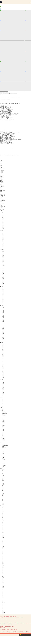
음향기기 (1, 192)
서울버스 (2, 288)
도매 (2, 553)
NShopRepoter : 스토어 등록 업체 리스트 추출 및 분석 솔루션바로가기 (7, 133)
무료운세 (2, 434)
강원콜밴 (2, 226)
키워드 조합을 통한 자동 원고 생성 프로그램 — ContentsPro (6, 135)
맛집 (2, 507)
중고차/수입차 (3, 602)
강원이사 (2, 245)
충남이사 (2, 240)
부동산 (2, 522)
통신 (2, 607)
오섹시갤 (2, 454)
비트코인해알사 (3, 420)
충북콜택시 (3, 334)
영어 (2, 516)
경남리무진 (3, 317)
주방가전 (1, 197)
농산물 (2, 519)
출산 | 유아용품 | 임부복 (2, 200)
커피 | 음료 (1, 205)
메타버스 (2, 511)
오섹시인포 (3, 453)
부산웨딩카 (3, 254)
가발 (2, 540)
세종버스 (2, 295)
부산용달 (2, 366)
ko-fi (2, 485)
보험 (15, 631)
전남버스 (2, 300)
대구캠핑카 (3, 272)
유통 (2, 591)
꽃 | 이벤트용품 (1, 171)
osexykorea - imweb (4, 411)
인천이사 (2, 234)
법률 (2, 526)
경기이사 (2, 233)
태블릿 (0, 204)
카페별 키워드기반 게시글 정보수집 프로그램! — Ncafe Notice (6, 145)
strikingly (15, 619)
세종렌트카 (3, 388)
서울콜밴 (2, 214)
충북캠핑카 (3, 278)
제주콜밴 (2, 227)
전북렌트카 (3, 392)
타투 (2, 605)
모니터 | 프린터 (1, 179)
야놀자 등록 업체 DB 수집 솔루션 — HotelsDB (5, 108)
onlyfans (3, 488)
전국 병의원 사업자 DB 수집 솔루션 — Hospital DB (5, 106)
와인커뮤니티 (3, 422)
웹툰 (2, 528)
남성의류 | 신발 (1, 172)
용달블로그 (3, 377)
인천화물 (2, 346)
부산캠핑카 (3, 273)
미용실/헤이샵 (3, 565)
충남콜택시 (3, 333)
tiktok (2, 489)
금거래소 (2, 547)
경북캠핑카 (3, 279)
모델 (2, 561)
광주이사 (2, 238)
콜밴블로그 (3, 228)
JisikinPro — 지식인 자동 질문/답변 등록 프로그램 (5, 129)
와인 (2, 512)
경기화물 (2, 345)
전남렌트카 (3, 393)
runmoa (2, 479)
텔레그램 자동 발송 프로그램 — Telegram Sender (5, 118)
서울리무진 (3, 307)
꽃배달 (2, 548)
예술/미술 (3, 580)
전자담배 (2, 597)
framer (11, 619)
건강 (2, 541)
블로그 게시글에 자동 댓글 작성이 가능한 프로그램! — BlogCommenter (7, 136)
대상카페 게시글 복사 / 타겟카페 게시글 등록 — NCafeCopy (6, 144)
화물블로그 (3, 358)
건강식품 (1, 165)
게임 (0, 166)
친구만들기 (3, 532)
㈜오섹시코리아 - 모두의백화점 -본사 (4, 619)
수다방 (6, 4)
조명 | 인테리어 (1, 196)
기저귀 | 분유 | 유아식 (2, 170)
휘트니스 (2, 611)
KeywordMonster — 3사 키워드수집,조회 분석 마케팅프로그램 (6, 109)
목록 (1, 160)
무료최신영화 (3, 436)
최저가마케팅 (11, 629)
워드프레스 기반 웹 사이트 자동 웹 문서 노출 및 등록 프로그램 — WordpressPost (8, 114)
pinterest (3, 494)
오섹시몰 (2, 458)
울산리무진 (3, 312)
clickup (2, 473)
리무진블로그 (3, 321)
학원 (2, 545)
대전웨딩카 (3, 255)
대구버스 (2, 291)
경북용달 (2, 372)
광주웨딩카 (3, 257)
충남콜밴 (2, 221)
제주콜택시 (3, 339)
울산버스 (2, 293)
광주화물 (2, 350)
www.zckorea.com (4, 447)
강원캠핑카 (3, 282)
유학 (2, 592)
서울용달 (2, 363)
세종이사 (2, 239)
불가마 (2, 570)
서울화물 (2, 344)
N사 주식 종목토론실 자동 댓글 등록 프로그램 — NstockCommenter (7, 130)
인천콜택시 (3, 327)
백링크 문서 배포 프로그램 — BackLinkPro (4, 116)
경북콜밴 (2, 223)
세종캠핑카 (3, 276)
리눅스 (2, 557)
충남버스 (2, 296)
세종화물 (2, 351)
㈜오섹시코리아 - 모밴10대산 (5, 445)
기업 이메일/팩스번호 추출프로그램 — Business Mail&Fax (6, 110)
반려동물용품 (1, 181)
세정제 (2, 571)
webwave (3, 480)
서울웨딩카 (3, 251)
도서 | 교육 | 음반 (1, 175)
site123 (2, 474)
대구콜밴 (2, 216)
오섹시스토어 (3, 451)
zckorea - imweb (4, 414)
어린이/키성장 (3, 430)
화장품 (2, 527)
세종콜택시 (3, 332)
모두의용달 (5, 624)
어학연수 (2, 576)
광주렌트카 (3, 387)
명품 (11, 631)
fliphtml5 (3, 483)
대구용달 (2, 365)
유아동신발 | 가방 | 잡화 (2, 190)
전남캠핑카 (3, 281)
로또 (2, 513)
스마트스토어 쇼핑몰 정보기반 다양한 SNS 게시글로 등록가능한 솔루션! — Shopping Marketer (10, 132)
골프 (2, 543)
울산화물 (2, 349)
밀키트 (2, 566)
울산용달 (2, 368)
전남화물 (2, 356)
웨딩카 (2, 406)
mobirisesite (3, 469)
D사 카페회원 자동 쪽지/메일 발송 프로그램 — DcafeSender (6, 142)
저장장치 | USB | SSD (2, 195)
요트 (2, 585)
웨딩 (24, 632)
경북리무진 (3, 316)
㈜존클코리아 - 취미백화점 (3, 626)
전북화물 (2, 355)
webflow (3, 478)
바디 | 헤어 (1, 180)
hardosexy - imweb (4, 412)
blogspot (3, 503)
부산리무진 (3, 310)
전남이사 (2, 244)
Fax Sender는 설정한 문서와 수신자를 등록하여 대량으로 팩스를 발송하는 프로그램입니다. (9, 113)
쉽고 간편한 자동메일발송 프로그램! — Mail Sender (5, 112)
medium (3, 490)
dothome (3, 475)
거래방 (9, 4)
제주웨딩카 (3, 264)
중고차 (9, 632)
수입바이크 (3, 567)
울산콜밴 (2, 219)
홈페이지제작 (3, 613)
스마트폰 (2, 573)
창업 (2, 509)
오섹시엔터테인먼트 (4, 459)
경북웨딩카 (3, 260)
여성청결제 (3, 577)
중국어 (2, 531)
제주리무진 (3, 320)
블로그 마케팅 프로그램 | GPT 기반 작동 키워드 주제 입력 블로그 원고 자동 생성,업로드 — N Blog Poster (10, 139)
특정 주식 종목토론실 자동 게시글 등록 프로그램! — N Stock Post (6, 131)
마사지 (2, 517)
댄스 (2, 552)
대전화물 (2, 348)
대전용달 (2, 367)
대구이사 (2, 235)
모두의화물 (1, 624)
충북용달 (2, 371)
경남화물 (2, 354)
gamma (2, 476)
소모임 (2, 572)
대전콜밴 (2, 218)
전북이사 (2, 243)
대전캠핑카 (3, 274)
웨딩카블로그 (3, 265)
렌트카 (2, 400)
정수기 (2, 598)
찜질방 (2, 518)
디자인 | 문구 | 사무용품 (2, 177)
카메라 (0, 202)
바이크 (2, 521)
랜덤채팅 (2, 536)
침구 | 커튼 (1, 201)
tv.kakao (3, 504)
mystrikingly (3, 484)
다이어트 (2, 529)
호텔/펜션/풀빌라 (3, 612)
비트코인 (2, 506)
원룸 (2, 588)
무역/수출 (3, 563)
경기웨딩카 (3, 252)
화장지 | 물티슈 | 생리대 (2, 206)
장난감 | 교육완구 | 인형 (2, 194)
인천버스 (2, 290)
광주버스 (2, 294)
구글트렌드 (3, 546)
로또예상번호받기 (3, 425)
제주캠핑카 (3, 283)
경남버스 (2, 298)
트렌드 (13, 631)
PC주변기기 (1, 210)
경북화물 (2, 353)
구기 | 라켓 (1, 169)
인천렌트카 (3, 383)
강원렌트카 (3, 394)
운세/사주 (3, 587)
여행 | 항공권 (1, 189)
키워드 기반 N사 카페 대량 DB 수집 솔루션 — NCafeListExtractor (7, 143)
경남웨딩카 (3, 261)
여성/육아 (3, 429)
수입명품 (1, 184)
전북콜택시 (3, 336)
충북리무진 (3, 315)
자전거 (2, 595)
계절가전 (1, 167)
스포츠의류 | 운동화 (2, 185)
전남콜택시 (3, 337)
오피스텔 (25, 631)
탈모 (2, 606)
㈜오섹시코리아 (3, 456)
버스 (2, 401)
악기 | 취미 (1, 187)
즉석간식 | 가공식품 (2, 199)
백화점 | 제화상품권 (2, 182)
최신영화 (2, 409)
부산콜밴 (2, 217)
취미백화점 (8, 629)
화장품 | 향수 (1, 207)
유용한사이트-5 (3, 441)
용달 (2, 405)
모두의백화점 (4, 629)
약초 (2, 575)
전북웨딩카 (3, 262)
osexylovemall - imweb (4, 413)
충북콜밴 (2, 222)
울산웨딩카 (3, 256)
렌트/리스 (3, 431)
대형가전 (1, 174)
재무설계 (2, 596)
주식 (8, 631)
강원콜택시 (3, 338)
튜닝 (2, 608)
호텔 (2, 523)
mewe (2, 498)
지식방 (3, 4)
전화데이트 (3, 537)
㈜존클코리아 (3, 446)
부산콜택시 (3, 329)
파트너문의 (15, 629)
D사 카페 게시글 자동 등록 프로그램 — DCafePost (5, 141)
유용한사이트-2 (3, 439)
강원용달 (2, 375)
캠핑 (2, 603)
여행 (2, 578)
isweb (2, 499)
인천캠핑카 (3, 271)
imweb (2, 500)
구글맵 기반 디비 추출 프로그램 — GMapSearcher (5, 105)
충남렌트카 (3, 389)
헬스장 (2, 524)
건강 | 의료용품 (1, 164)
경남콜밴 (2, 224)
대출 (2, 514)
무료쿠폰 (2, 435)
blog (2, 495)
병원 (2, 428)
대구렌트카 (3, 384)
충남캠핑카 (3, 277)
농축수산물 (3, 586)
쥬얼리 (2, 600)
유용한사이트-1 (3, 438)
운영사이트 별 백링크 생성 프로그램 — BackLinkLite (5, 115)
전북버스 (2, 299)
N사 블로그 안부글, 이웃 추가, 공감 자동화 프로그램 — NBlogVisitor (7, 138)
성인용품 (2, 408)
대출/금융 (3, 426)
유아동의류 (1, 191)
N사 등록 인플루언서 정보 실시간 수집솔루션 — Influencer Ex (6, 117)
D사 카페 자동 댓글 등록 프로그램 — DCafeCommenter (6, 140)
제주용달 (2, 376)
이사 (2, 402)
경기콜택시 (3, 326)
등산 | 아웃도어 (1, 176)
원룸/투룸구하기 (3, 421)
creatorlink (3, 493)
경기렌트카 (3, 382)
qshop (2, 470)
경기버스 (2, 289)
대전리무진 (3, 311)
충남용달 (2, 370)
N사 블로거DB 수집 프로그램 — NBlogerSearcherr (5, 137)
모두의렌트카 (10, 624)
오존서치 (1, 631)
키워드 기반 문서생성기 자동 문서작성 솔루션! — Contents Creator (7, 134)
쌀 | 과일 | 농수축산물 (2, 186)
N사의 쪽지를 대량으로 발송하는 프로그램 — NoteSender (6, 111)
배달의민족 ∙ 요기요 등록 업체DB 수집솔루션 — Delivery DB (6, 107)
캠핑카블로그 (3, 284)
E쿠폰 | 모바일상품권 (2, 209)
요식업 (2, 508)
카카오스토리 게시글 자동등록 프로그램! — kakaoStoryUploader (7, 119)
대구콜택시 (3, 328)
